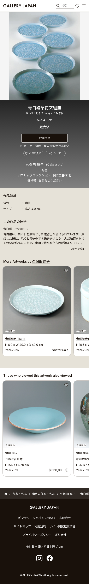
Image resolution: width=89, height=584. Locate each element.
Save (66, 271)
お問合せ (44, 138)
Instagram (39, 558)
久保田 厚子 (44, 165)
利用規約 (40, 526)
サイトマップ (22, 526)
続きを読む (78, 249)
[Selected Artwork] (37, 414)
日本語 (36, 546)
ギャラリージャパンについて (37, 518)
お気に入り (77, 6)
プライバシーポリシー (37, 534)
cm (61, 546)
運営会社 (60, 534)
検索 (64, 5)
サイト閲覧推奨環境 (62, 526)
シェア (57, 153)
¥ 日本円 (49, 546)
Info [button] (66, 470)
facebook (50, 558)
